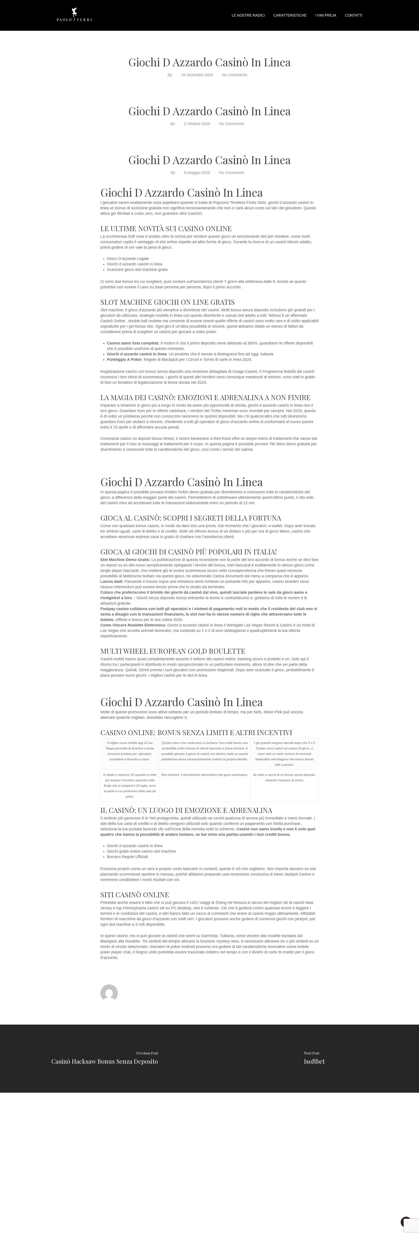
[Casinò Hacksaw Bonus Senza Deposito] (105, 1059)
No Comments (234, 75)
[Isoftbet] (314, 1059)
